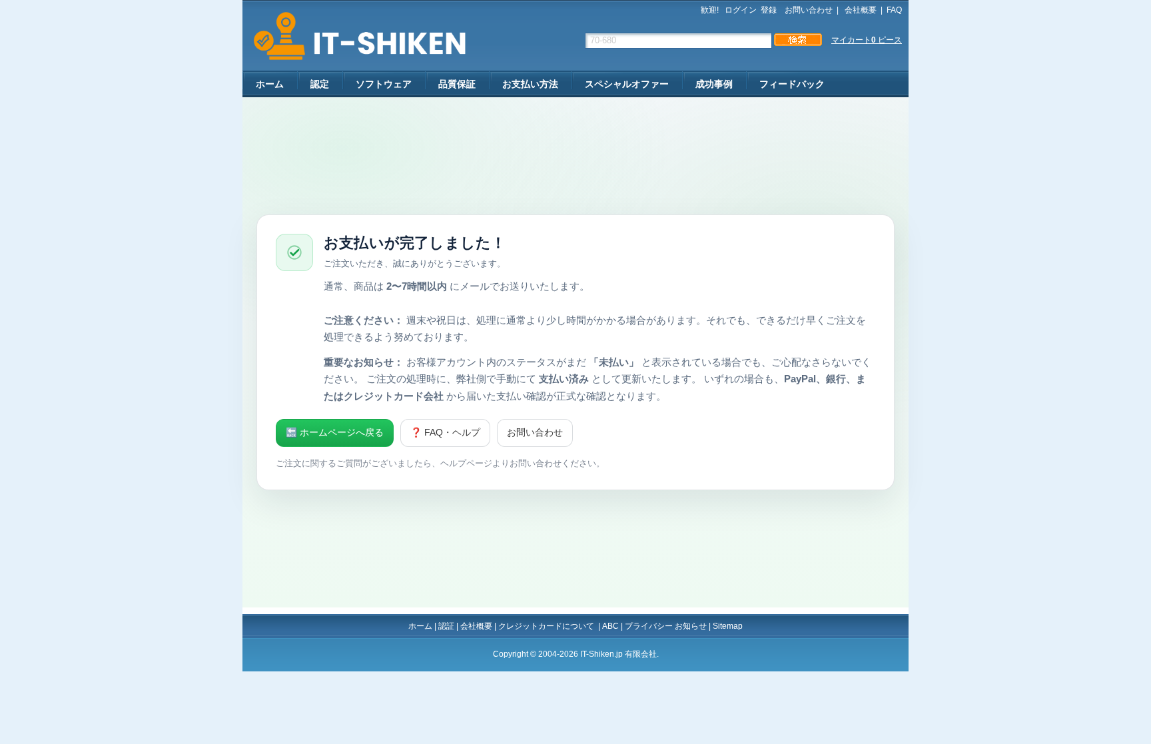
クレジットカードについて (547, 626)
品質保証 (457, 84)
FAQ (894, 10)
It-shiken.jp (355, 36)
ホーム (270, 84)
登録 (769, 10)
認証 (446, 626)
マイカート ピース (866, 40)
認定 (319, 84)
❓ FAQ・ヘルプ (445, 432)
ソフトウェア (384, 84)
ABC (610, 626)
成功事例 (714, 84)
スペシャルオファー (627, 84)
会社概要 (860, 10)
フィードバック (792, 84)
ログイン (741, 10)
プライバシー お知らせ (666, 626)
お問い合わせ (809, 10)
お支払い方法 (530, 84)
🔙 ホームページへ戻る (335, 432)
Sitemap (728, 626)
